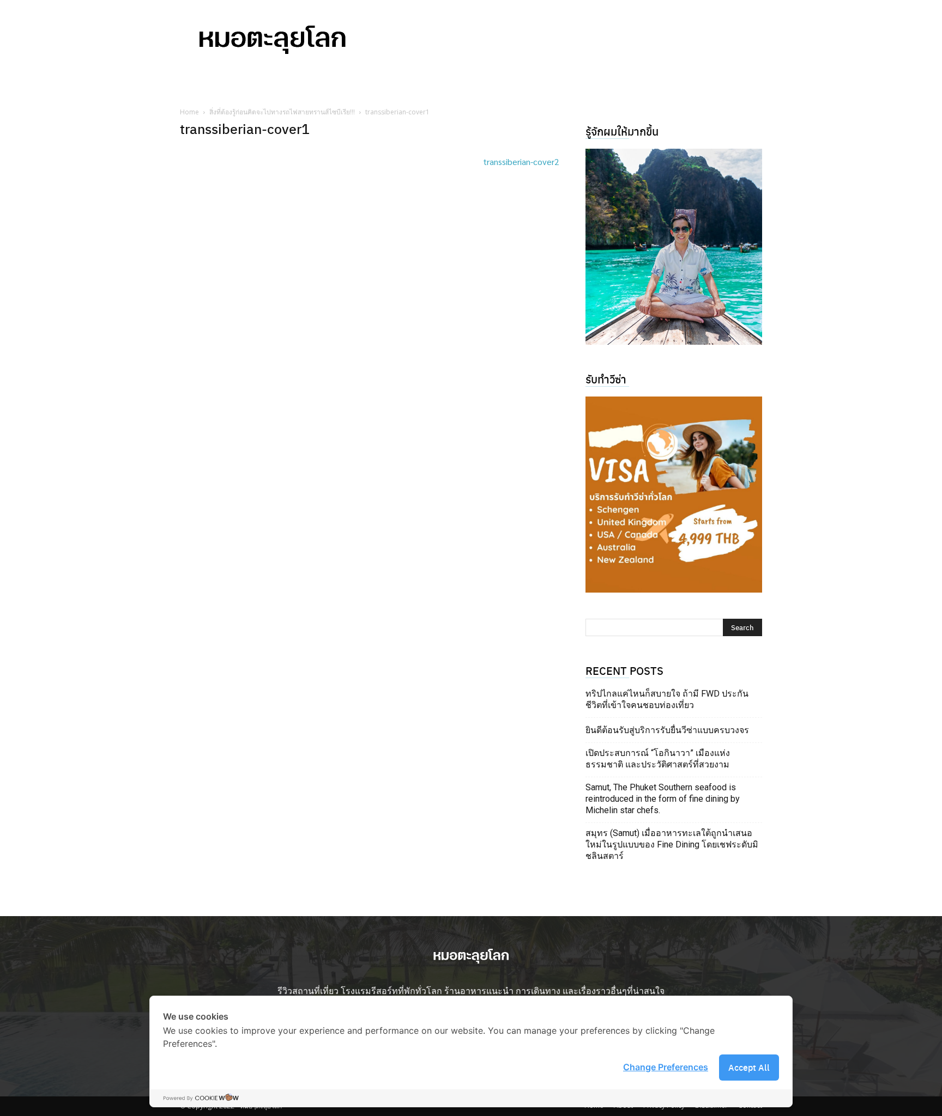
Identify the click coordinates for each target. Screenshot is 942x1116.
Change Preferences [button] (665, 1067)
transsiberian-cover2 (521, 161)
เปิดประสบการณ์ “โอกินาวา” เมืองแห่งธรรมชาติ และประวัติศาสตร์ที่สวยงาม (657, 759)
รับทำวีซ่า (605, 379)
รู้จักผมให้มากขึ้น (622, 131)
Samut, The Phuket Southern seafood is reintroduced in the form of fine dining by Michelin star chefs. (662, 798)
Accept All (749, 1067)
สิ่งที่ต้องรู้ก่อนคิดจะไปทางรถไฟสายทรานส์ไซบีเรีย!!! (282, 112)
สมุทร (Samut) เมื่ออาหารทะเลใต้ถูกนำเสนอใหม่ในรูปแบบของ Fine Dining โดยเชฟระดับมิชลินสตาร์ (671, 844)
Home (189, 112)
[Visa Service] (673, 495)
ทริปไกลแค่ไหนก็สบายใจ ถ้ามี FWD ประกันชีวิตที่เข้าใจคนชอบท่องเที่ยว (666, 699)
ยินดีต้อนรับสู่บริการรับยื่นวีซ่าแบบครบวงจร (667, 730)
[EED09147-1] (673, 247)
